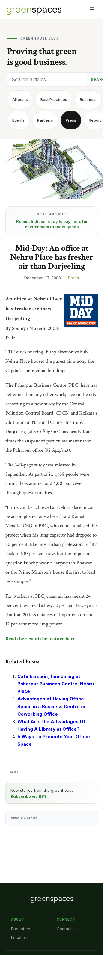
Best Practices (53, 99)
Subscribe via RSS (28, 796)
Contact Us (67, 928)
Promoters (20, 928)
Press (71, 120)
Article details (24, 817)
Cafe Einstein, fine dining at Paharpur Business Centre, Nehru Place (55, 683)
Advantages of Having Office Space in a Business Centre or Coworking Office (51, 706)
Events (18, 120)
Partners (45, 120)
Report (95, 120)
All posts (20, 99)
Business (88, 99)
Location (19, 937)
